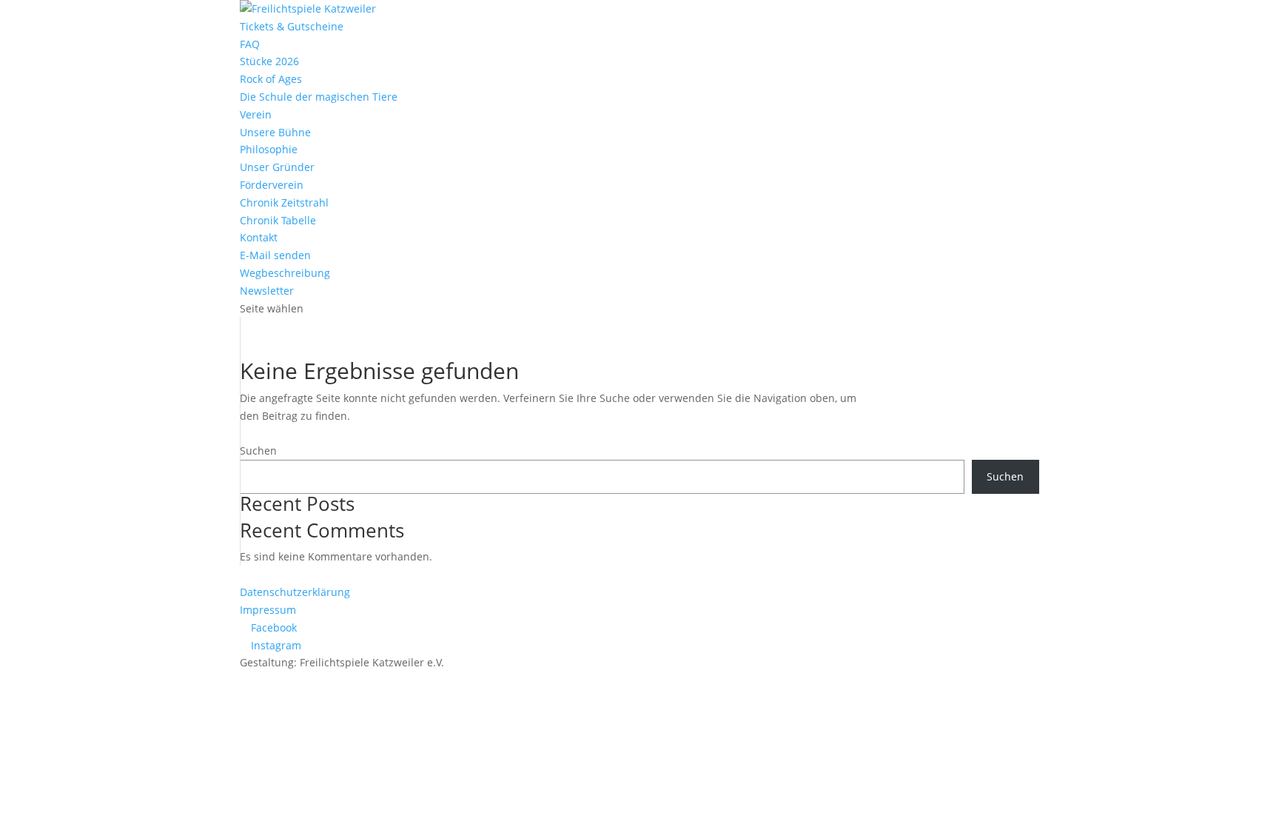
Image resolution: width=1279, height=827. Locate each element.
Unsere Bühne (275, 132)
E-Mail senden (275, 255)
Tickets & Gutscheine (291, 26)
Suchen (258, 450)
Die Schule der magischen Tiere (318, 97)
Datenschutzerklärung (295, 592)
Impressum (268, 610)
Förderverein (271, 185)
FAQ (250, 44)
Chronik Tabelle (278, 220)
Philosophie (269, 149)
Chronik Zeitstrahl (284, 202)
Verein (256, 114)
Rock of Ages (271, 79)
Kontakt (259, 237)
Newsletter (267, 291)
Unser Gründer (277, 167)
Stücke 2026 (269, 61)
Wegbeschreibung (285, 273)
